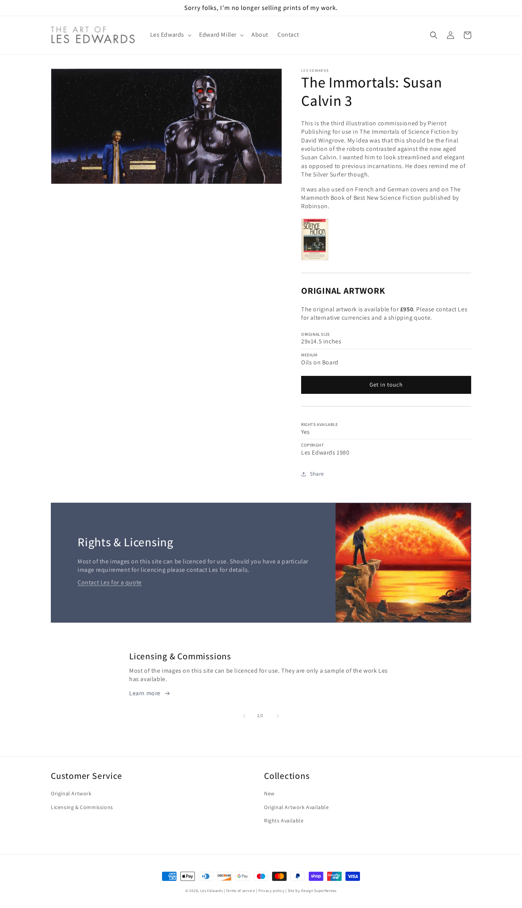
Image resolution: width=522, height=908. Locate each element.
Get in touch (386, 384)
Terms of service (240, 890)
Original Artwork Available (296, 807)
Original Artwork (71, 793)
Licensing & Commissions (82, 807)
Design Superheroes (319, 890)
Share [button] (317, 473)
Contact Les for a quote (110, 582)
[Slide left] (244, 715)
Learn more (144, 693)
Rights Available (284, 820)
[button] (170, 35)
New (269, 793)
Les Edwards (211, 890)
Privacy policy (271, 890)
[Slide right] (277, 715)
